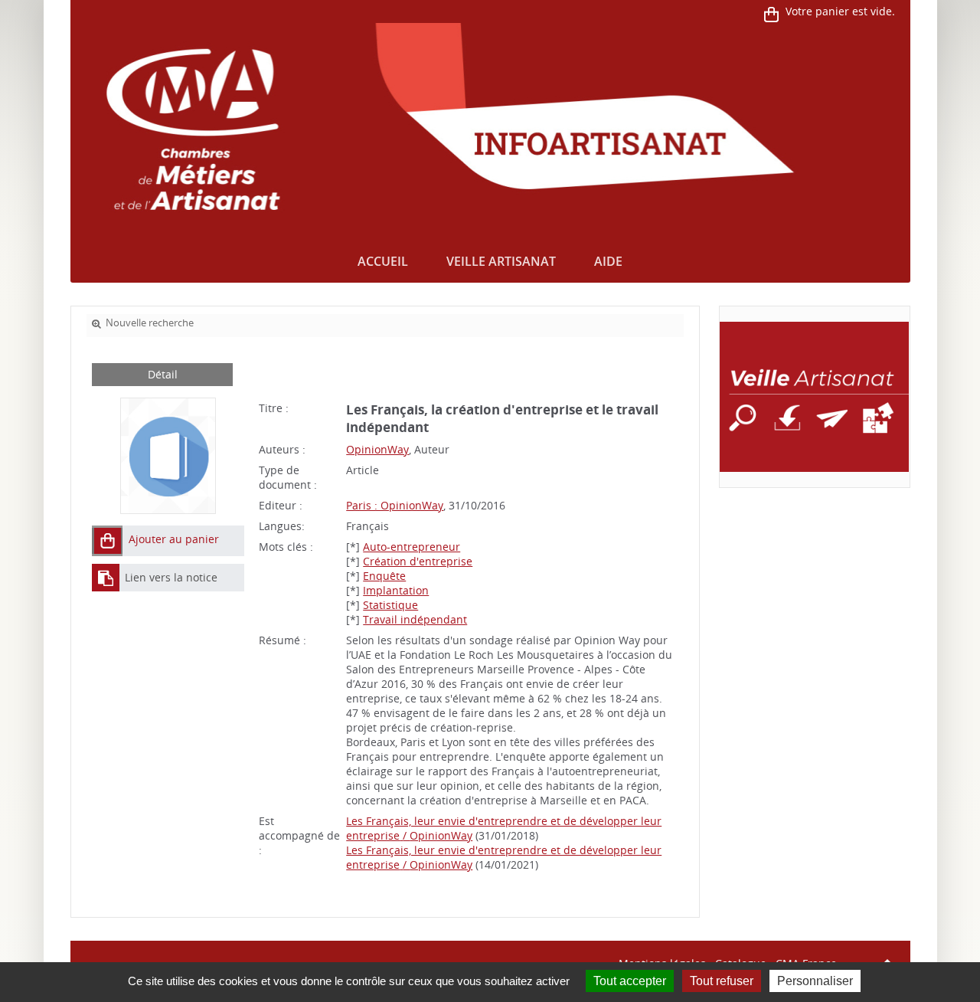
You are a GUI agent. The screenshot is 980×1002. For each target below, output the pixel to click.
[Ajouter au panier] (107, 541)
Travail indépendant (415, 619)
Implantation (396, 590)
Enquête (384, 575)
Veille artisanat (501, 261)
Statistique (390, 605)
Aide (608, 261)
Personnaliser (815, 980)
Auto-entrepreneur (411, 546)
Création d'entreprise (417, 561)
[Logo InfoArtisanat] (814, 397)
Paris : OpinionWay (394, 505)
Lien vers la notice (171, 577)
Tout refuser (721, 980)
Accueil (383, 261)
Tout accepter (629, 980)
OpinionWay (377, 449)
